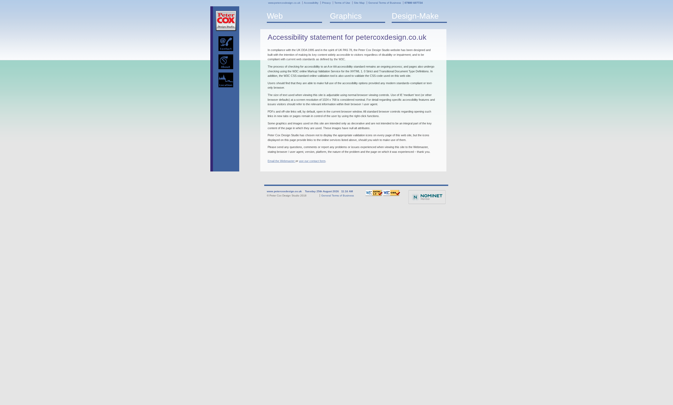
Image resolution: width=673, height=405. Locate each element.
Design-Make (415, 16)
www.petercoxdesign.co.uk (284, 2)
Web (275, 16)
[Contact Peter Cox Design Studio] (226, 43)
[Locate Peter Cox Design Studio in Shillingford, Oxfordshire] (226, 80)
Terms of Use (342, 2)
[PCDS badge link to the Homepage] (226, 21)
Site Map (359, 2)
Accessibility (311, 2)
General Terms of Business (384, 2)
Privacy (326, 2)
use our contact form (312, 161)
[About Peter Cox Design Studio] (226, 62)
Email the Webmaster (281, 161)
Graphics (346, 16)
